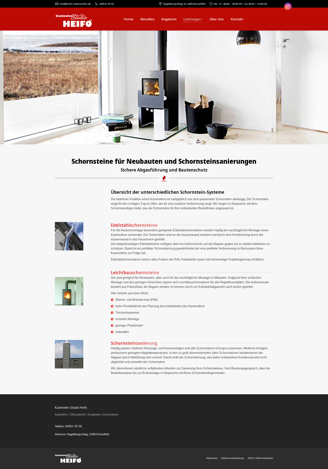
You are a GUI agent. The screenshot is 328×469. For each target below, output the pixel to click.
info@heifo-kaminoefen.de (75, 4)
